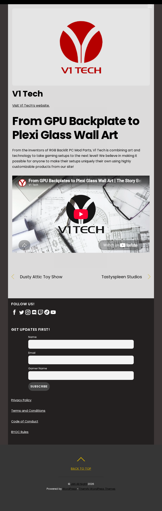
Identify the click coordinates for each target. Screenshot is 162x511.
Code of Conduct (24, 421)
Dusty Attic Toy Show (41, 277)
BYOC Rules (19, 432)
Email (31, 353)
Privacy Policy (21, 400)
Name (32, 337)
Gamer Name (37, 368)
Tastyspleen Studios (113, 277)
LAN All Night (79, 484)
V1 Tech (27, 93)
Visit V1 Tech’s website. (31, 105)
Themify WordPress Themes (97, 489)
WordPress (69, 489)
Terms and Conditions (28, 411)
